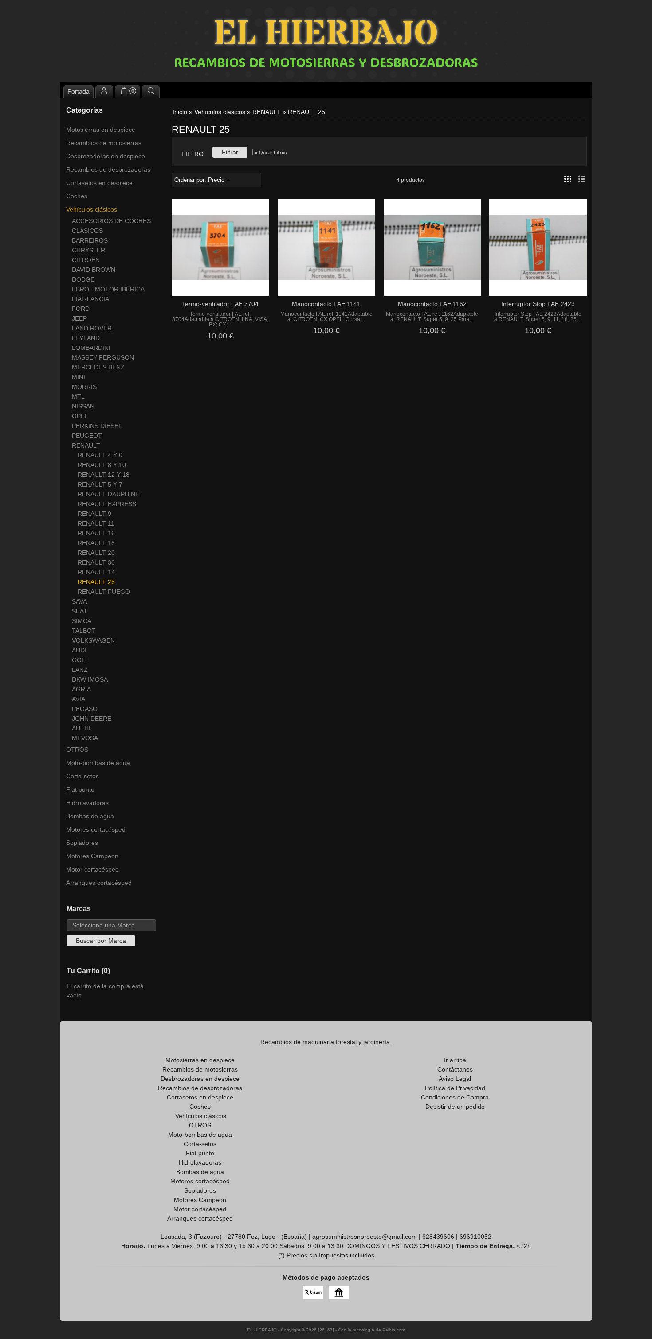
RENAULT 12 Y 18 (104, 474)
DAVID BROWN (93, 269)
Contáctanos (455, 1069)
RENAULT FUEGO (104, 591)
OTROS (77, 749)
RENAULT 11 (96, 523)
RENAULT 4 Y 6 (100, 455)
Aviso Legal (455, 1078)
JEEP (79, 318)
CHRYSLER (88, 250)
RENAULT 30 (96, 562)
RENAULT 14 (96, 572)
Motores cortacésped (96, 829)
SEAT (79, 611)
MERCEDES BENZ (98, 367)
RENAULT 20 (96, 552)
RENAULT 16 (96, 533)
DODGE (83, 279)
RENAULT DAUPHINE (108, 494)
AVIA (78, 699)
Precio (216, 180)
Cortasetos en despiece (99, 182)
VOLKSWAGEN (93, 640)
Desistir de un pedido (455, 1106)
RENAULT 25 (96, 581)
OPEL (80, 416)
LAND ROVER (92, 328)
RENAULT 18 (96, 542)
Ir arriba (455, 1060)
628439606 (438, 1236)
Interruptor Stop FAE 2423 (538, 303)
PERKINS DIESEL (97, 425)
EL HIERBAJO (326, 34)
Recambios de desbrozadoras (108, 169)
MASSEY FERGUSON (103, 357)
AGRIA (81, 689)
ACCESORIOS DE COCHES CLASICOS (111, 225)
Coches (76, 196)
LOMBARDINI (91, 347)
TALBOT (84, 630)
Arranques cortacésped (99, 882)
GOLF (80, 660)
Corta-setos (82, 776)
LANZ (80, 669)
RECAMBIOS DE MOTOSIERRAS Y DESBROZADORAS (326, 62)
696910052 (475, 1236)
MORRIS (84, 386)
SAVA (79, 601)
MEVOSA (85, 738)
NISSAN (83, 406)
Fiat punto (80, 789)
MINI (78, 377)
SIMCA (81, 620)
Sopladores (82, 842)
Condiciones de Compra (455, 1097)
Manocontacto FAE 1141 (326, 303)
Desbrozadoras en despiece (105, 156)
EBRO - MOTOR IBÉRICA (108, 289)
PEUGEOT (87, 435)
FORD (81, 308)
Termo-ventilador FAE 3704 (220, 303)
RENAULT (86, 445)
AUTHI (81, 728)
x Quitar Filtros (271, 152)
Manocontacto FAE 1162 (432, 303)
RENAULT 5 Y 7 (100, 484)
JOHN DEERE (91, 718)
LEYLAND (86, 338)
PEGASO (85, 708)
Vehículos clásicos (91, 209)
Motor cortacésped (92, 869)
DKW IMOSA (90, 679)
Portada (78, 91)
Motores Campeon (92, 856)
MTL (78, 396)
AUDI (79, 650)
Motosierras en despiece (100, 129)
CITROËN (86, 259)
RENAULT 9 (94, 513)
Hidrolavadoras (87, 802)
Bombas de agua (90, 816)
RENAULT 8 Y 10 (102, 464)
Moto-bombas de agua (98, 762)
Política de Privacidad (455, 1088)
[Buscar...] (151, 91)
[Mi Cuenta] (104, 91)
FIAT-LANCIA (90, 298)
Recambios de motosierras (103, 142)
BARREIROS (90, 240)
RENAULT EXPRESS (107, 503)
